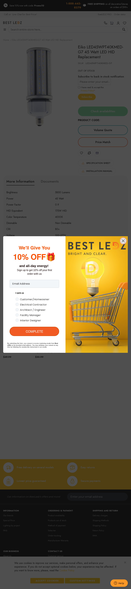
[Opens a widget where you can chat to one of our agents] (119, 583)
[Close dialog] (123, 240)
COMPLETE (34, 331)
